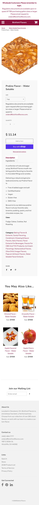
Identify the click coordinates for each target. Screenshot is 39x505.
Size (7, 95)
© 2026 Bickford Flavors (19, 500)
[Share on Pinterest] (15, 270)
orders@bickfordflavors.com (17, 114)
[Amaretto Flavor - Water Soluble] (28, 302)
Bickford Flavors (19, 22)
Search (4, 459)
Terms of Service (8, 468)
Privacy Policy (7, 471)
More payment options (19, 151)
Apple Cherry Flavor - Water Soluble (28, 350)
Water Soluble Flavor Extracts (17, 28)
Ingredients (10, 161)
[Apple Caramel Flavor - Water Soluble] (10, 336)
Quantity (9, 120)
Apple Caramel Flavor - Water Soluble (10, 350)
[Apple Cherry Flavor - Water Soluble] (28, 336)
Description (10, 158)
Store (4, 462)
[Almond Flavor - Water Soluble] (10, 302)
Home (3, 28)
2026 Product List (8, 465)
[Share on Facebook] (7, 270)
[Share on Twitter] (11, 270)
